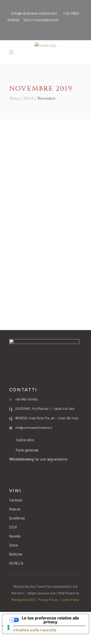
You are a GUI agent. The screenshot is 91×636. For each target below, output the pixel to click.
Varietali (15, 500)
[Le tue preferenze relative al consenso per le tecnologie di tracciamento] (8, 627)
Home (14, 99)
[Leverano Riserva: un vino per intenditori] (45, 164)
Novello (15, 536)
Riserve (14, 509)
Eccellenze (17, 518)
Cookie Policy (70, 600)
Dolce (13, 545)
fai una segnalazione (38, 459)
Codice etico (25, 440)
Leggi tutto (45, 282)
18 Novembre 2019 (45, 200)
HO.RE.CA (16, 563)
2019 (28, 99)
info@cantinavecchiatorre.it (34, 13)
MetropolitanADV (23, 600)
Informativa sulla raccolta (31, 629)
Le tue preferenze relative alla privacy (50, 620)
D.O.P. (13, 527)
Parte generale (27, 450)
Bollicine (15, 554)
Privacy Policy (48, 600)
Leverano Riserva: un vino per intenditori (45, 214)
